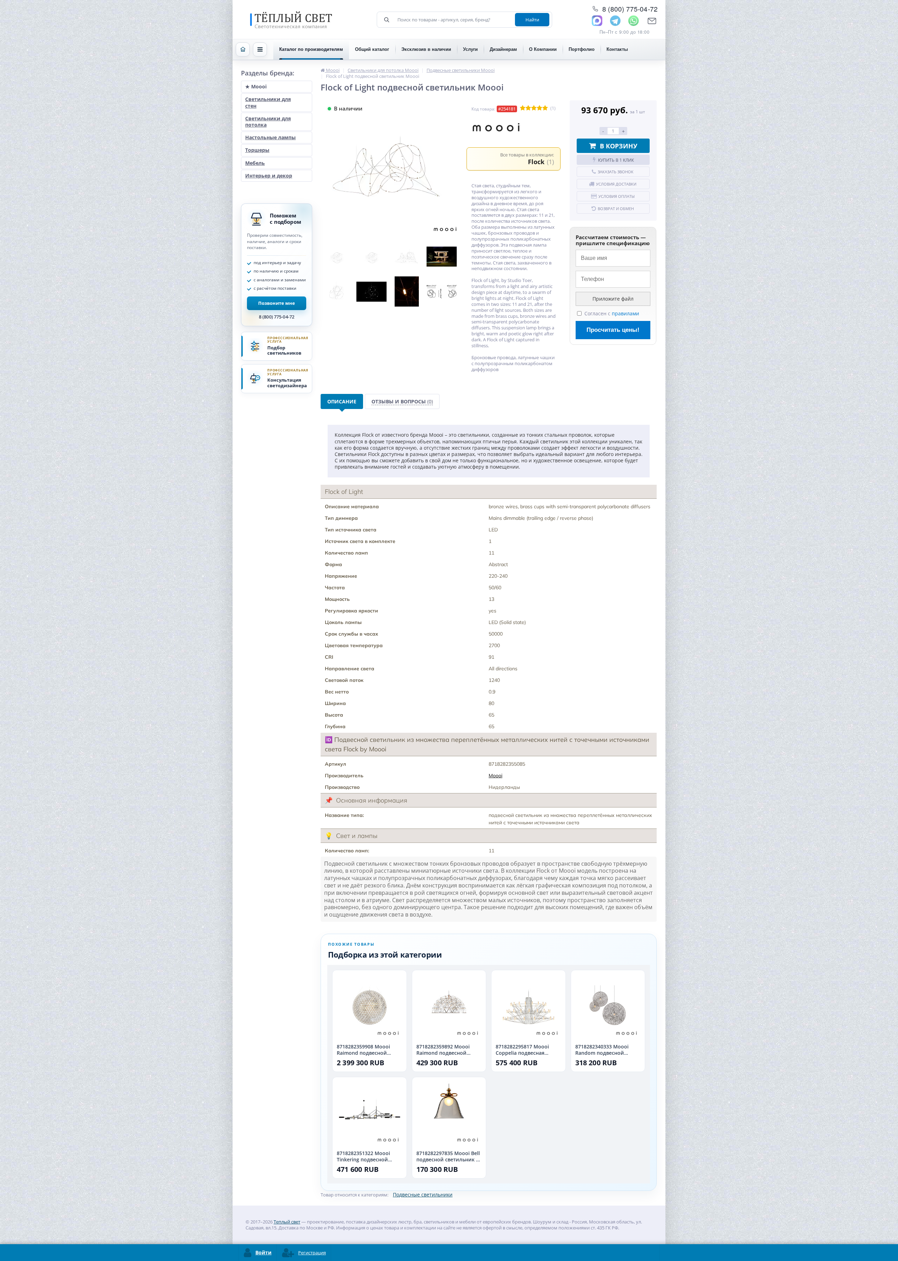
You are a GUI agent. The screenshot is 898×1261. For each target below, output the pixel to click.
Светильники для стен (268, 102)
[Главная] (243, 49)
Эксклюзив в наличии (426, 49)
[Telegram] (615, 20)
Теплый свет (287, 1222)
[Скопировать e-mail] (651, 20)
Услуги (470, 49)
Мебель (255, 163)
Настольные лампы (270, 137)
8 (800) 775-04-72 (276, 317)
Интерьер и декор (268, 175)
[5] (545, 108)
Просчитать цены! (613, 330)
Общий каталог (372, 49)
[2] (528, 108)
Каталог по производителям (311, 49)
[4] (539, 108)
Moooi (495, 775)
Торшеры (257, 150)
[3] (534, 108)
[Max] (597, 20)
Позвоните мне (276, 303)
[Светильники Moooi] (496, 128)
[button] (260, 49)
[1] (522, 108)
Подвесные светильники (423, 1194)
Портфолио (582, 49)
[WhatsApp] (633, 20)
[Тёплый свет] (291, 19)
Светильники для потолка (268, 121)
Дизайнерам (503, 49)
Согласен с (611, 313)
